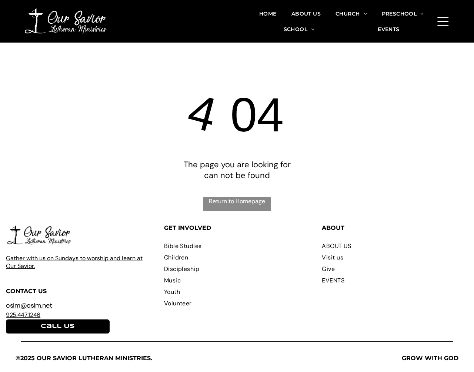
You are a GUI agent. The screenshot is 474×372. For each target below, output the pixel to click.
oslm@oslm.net (29, 305)
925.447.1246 (23, 315)
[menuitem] (268, 13)
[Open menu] (443, 21)
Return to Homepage (237, 201)
